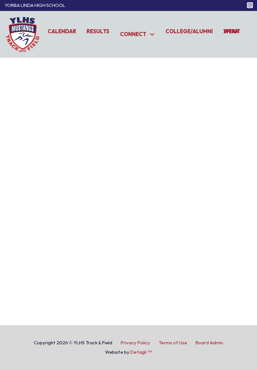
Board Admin (209, 343)
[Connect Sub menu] (152, 34)
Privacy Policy (135, 343)
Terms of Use (173, 343)
